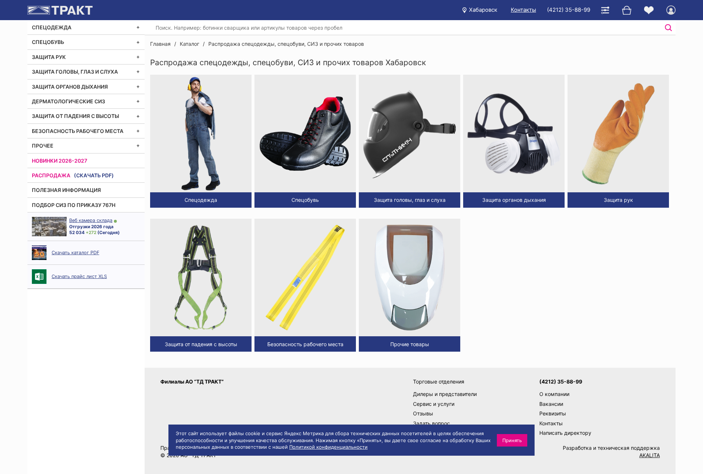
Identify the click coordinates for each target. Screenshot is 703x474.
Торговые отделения (438, 381)
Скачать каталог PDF (75, 252)
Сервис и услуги (433, 404)
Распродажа (51, 175)
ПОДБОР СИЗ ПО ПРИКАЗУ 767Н (73, 205)
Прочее (42, 145)
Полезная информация (66, 190)
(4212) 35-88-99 (568, 9)
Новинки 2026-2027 (59, 161)
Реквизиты (552, 413)
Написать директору (565, 433)
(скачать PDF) (94, 175)
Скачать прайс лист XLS (79, 276)
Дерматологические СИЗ (68, 101)
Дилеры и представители (445, 394)
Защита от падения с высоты (75, 116)
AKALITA (649, 455)
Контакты (523, 9)
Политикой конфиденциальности (328, 447)
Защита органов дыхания (70, 87)
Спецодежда (51, 27)
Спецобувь (48, 42)
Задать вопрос (431, 423)
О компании (554, 394)
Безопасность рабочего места (77, 131)
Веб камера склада (90, 220)
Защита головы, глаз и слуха (75, 71)
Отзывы (423, 413)
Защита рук (49, 57)
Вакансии (551, 404)
